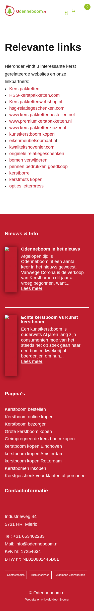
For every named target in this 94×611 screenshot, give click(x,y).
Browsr (64, 599)
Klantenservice (40, 574)
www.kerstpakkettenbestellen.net (42, 114)
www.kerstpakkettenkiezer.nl (37, 127)
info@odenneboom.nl (37, 543)
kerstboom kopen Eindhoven (33, 446)
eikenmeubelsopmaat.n (32, 140)
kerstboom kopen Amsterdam (34, 453)
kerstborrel (20, 173)
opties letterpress (26, 185)
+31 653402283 (29, 536)
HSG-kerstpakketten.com (34, 95)
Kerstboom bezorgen (26, 424)
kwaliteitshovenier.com (31, 147)
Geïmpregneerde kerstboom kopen (40, 438)
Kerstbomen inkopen (25, 468)
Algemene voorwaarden (70, 574)
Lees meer (31, 288)
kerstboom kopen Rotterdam (33, 460)
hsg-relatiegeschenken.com (36, 108)
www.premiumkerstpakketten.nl (40, 121)
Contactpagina (16, 574)
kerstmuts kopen (25, 179)
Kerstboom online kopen (29, 416)
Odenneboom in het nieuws (50, 249)
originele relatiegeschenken (36, 153)
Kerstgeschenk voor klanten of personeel (45, 475)
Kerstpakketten (24, 88)
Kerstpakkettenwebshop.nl (35, 101)
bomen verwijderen (28, 160)
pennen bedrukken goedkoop (38, 166)
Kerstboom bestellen (25, 409)
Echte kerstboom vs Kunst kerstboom (49, 319)
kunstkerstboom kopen (32, 134)
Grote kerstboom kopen (28, 431)
